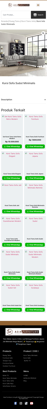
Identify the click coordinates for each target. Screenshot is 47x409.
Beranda (4, 21)
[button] (38, 5)
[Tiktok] (26, 403)
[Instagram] (20, 403)
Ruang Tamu (14, 21)
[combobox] (15, 15)
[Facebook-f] (15, 403)
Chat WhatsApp (13, 146)
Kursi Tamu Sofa (28, 21)
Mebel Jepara (12, 339)
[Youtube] (31, 403)
